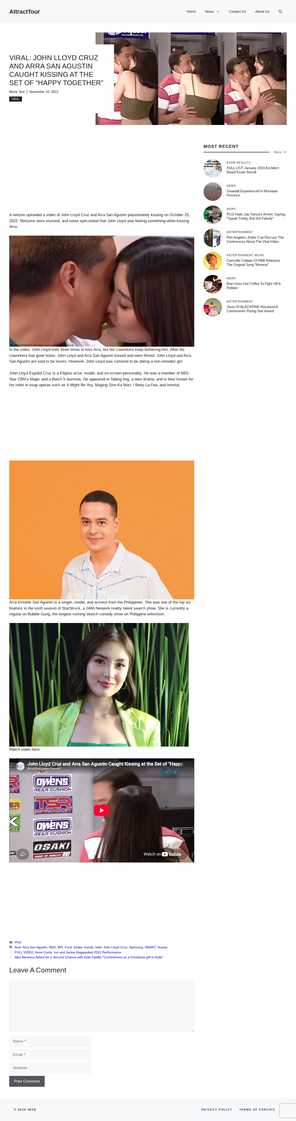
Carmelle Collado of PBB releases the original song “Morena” (253, 262)
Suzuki (162, 947)
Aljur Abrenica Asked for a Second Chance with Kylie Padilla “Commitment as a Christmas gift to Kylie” (89, 957)
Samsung (136, 947)
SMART (150, 947)
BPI (60, 947)
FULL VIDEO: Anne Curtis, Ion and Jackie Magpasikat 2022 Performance (68, 952)
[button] (280, 12)
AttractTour (24, 11)
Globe (78, 947)
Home (191, 11)
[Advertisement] (101, 177)
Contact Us (237, 11)
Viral (16, 99)
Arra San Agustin (35, 947)
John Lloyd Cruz (115, 947)
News (209, 11)
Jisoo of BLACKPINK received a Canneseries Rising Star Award (252, 309)
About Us (262, 11)
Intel (98, 947)
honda (88, 947)
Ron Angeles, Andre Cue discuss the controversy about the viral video (255, 239)
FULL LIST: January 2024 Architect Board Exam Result (253, 170)
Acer (18, 947)
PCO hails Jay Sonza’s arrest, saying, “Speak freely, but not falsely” (256, 216)
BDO (52, 947)
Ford (68, 947)
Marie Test (17, 91)
